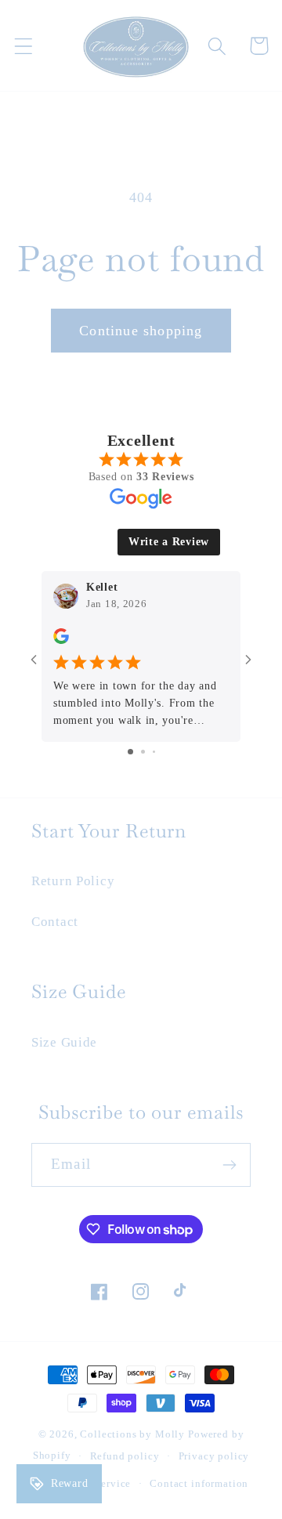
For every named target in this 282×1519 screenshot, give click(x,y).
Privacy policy (214, 1456)
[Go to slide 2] (143, 752)
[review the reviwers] (61, 640)
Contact (54, 921)
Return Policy (72, 880)
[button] (24, 46)
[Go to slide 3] (154, 751)
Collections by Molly (132, 1434)
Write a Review (168, 542)
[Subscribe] (229, 1165)
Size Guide (64, 1042)
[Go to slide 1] (130, 751)
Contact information (199, 1483)
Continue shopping (140, 330)
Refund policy (125, 1456)
